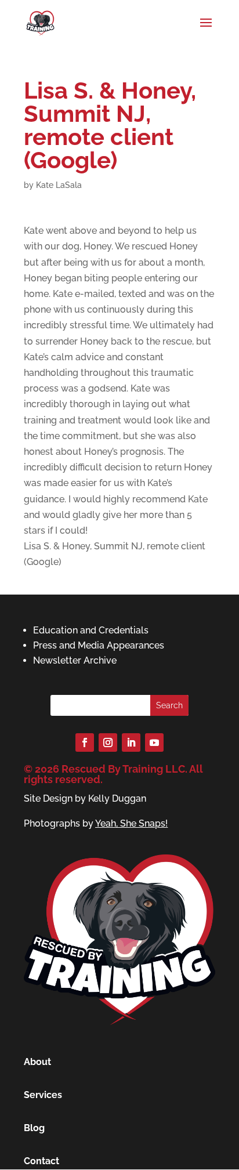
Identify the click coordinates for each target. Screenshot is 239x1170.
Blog (34, 1127)
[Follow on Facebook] (84, 742)
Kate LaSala (59, 185)
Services (43, 1094)
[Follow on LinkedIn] (131, 742)
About (37, 1061)
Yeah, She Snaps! (131, 823)
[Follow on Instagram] (108, 742)
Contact (41, 1161)
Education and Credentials (91, 630)
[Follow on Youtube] (154, 742)
